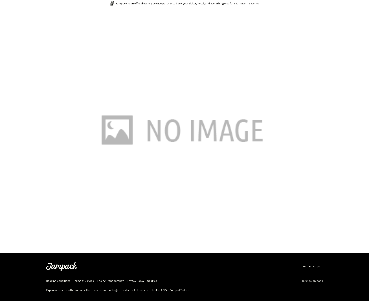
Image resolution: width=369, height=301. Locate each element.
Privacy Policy (135, 281)
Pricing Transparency (110, 281)
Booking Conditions (58, 281)
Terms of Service (84, 281)
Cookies (152, 281)
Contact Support (312, 266)
